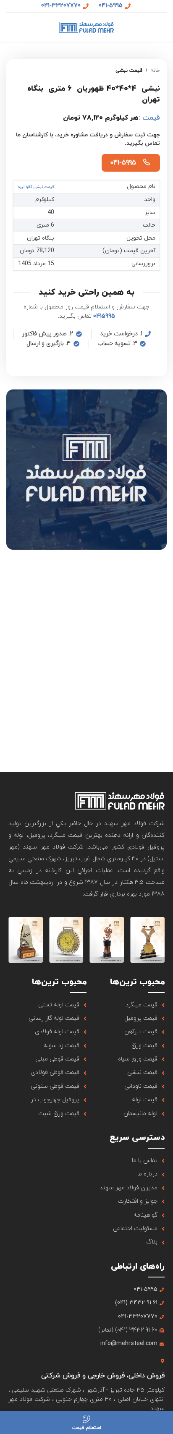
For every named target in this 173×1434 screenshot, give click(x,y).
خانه (155, 70)
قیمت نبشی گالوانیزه (36, 187)
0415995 (104, 316)
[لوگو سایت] (86, 27)
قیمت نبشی (128, 70)
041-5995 (123, 162)
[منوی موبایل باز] (163, 27)
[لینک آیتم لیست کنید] (125, 1005)
